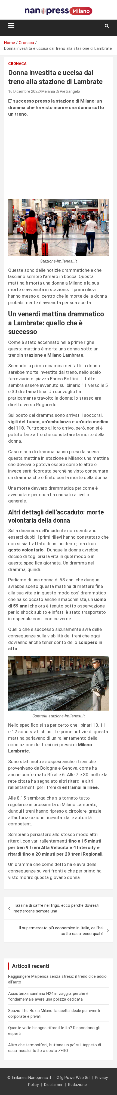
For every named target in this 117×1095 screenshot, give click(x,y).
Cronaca (17, 63)
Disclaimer (53, 1084)
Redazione (77, 1084)
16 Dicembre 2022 (24, 91)
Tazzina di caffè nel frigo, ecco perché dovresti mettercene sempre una (56, 908)
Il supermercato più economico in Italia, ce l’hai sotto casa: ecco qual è (61, 931)
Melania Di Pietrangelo (60, 91)
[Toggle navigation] (11, 26)
